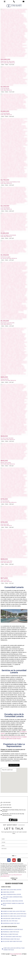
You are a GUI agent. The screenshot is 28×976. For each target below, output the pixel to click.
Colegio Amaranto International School (11, 737)
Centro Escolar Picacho (15, 738)
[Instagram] (19, 860)
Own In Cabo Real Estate (15, 953)
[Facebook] (9, 860)
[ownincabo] (14, 879)
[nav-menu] (4, 1)
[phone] (14, 1)
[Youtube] (14, 860)
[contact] (23, 1)
